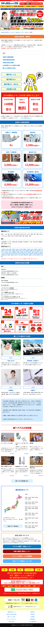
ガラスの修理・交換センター (22, 546)
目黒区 (35, 249)
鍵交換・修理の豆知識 (18, 6)
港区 (10, 249)
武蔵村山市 (4, 255)
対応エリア (9, 6)
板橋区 (27, 250)
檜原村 (38, 255)
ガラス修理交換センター (26, 118)
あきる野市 (20, 255)
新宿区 (13, 249)
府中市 (25, 252)
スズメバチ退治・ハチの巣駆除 (22, 556)
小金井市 (41, 252)
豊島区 (17, 250)
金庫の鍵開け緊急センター (22, 551)
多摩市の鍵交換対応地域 (9, 59)
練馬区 (31, 250)
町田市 (36, 252)
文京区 (17, 249)
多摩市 (8, 255)
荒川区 (23, 250)
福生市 (23, 253)
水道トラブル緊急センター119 (22, 561)
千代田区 (3, 249)
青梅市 (22, 252)
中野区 (9, 250)
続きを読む (12, 453)
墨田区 (24, 249)
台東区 (21, 249)
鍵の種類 (32, 614)
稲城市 (12, 255)
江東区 (28, 249)
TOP (2, 6)
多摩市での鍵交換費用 (8, 57)
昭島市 (29, 252)
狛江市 (27, 253)
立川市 (9, 252)
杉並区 (13, 250)
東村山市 (11, 253)
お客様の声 (32, 611)
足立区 (34, 250)
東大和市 (31, 253)
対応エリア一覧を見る (13, 526)
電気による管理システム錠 (6, 466)
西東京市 (26, 255)
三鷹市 (18, 252)
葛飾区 (38, 250)
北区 (21, 250)
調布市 (33, 252)
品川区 (32, 249)
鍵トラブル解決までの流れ (9, 68)
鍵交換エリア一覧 (19, 32)
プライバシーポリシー (11, 619)
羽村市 (16, 255)
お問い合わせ (11, 621)
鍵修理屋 (31, 443)
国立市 (19, 253)
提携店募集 (32, 619)
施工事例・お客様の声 (31, 6)
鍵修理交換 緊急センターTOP (7, 32)
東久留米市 (40, 253)
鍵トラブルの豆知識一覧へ (22, 481)
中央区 (7, 249)
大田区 (39, 249)
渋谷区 (6, 250)
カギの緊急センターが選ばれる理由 (11, 65)
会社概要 (40, 6)
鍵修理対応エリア (11, 611)
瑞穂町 (30, 255)
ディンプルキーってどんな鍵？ (7, 443)
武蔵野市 (14, 252)
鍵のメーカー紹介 (11, 616)
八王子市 (6, 252)
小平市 (3, 253)
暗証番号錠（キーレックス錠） (21, 466)
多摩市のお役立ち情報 (8, 62)
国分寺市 (16, 253)
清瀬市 (35, 253)
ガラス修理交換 (32, 621)
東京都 (26, 32)
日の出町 (34, 255)
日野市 (6, 253)
